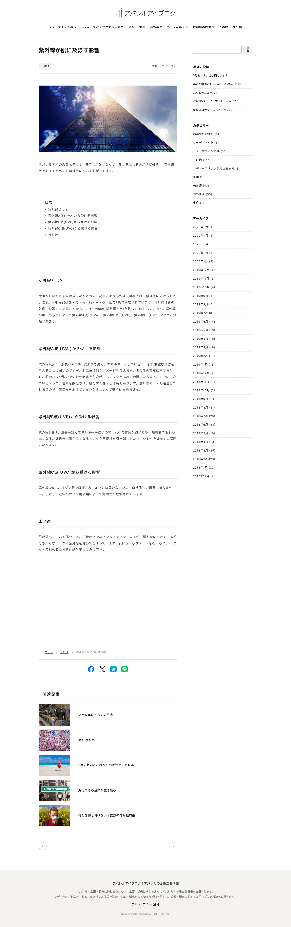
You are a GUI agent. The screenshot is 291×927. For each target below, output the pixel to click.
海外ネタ (156, 27)
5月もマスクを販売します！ (210, 75)
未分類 (237, 27)
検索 (247, 50)
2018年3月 (200, 450)
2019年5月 (200, 330)
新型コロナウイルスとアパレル (212, 109)
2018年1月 (200, 467)
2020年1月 (200, 261)
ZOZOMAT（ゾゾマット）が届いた (215, 101)
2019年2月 (200, 355)
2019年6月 (200, 321)
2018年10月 (201, 390)
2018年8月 (200, 407)
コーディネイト (177, 27)
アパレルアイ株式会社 (145, 904)
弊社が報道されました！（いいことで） (218, 84)
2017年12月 (201, 476)
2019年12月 (201, 270)
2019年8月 (200, 304)
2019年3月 (200, 347)
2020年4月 (200, 235)
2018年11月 (201, 381)
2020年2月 (200, 252)
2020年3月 (200, 244)
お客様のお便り (203, 27)
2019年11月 (201, 278)
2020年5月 (200, 227)
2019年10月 (201, 287)
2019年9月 (200, 295)
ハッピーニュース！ (205, 92)
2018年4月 (200, 441)
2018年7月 (200, 416)
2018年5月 (200, 433)
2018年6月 (200, 424)
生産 (142, 27)
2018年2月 (200, 459)
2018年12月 (201, 373)
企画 (131, 27)
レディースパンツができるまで (102, 27)
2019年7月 (200, 312)
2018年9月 (200, 398)
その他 (223, 27)
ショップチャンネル (62, 27)
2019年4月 (200, 338)
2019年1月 (200, 364)
